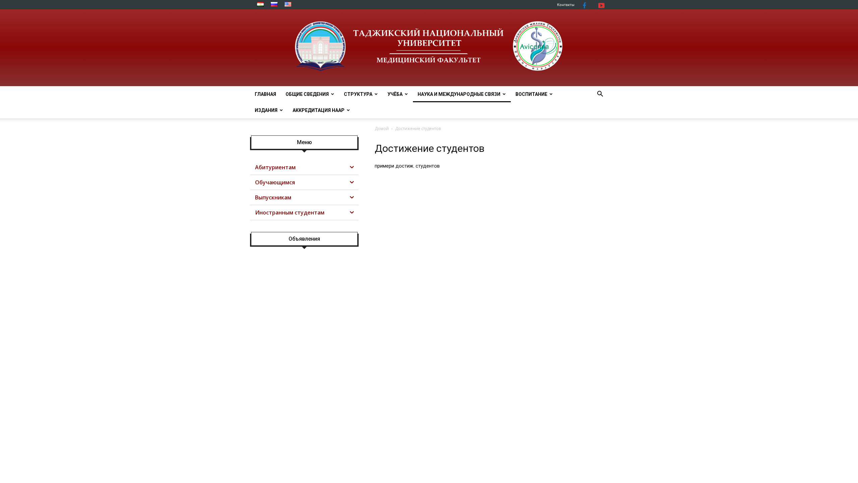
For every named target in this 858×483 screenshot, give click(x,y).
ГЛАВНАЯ (265, 94)
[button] (600, 95)
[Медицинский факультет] (429, 47)
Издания (266, 110)
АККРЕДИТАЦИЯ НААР (319, 110)
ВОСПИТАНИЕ (531, 94)
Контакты (565, 5)
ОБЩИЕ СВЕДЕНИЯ (307, 94)
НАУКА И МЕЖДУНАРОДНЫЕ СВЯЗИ (459, 94)
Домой (382, 128)
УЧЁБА (395, 94)
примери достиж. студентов (407, 166)
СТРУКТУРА (358, 94)
